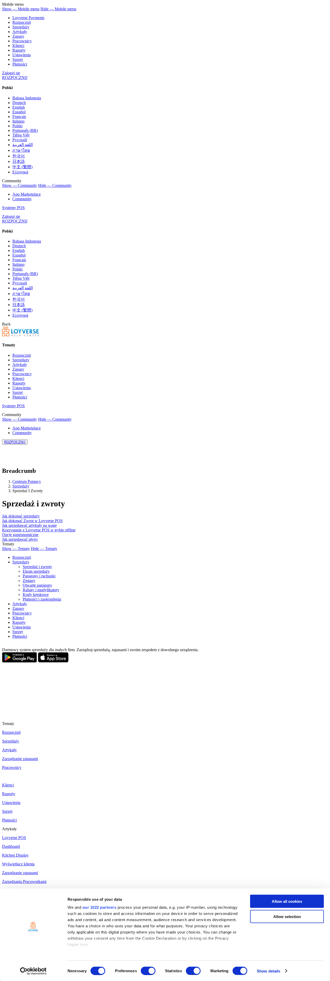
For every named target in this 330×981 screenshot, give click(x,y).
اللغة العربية (22, 144)
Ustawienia (21, 55)
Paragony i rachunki (39, 576)
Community (22, 199)
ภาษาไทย (21, 150)
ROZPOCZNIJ (14, 77)
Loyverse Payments (28, 17)
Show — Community (19, 185)
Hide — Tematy (44, 548)
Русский (19, 140)
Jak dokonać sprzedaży (21, 516)
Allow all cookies (287, 901)
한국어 (18, 156)
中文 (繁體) (22, 167)
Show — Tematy (16, 548)
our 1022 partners (99, 907)
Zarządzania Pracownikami (24, 881)
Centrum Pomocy (26, 481)
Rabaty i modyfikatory (41, 590)
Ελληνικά (20, 172)
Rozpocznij (21, 22)
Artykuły (19, 31)
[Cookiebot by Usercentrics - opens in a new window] (33, 971)
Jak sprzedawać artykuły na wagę (29, 525)
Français (19, 116)
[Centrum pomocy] (20, 335)
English (18, 107)
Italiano (18, 121)
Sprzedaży (20, 27)
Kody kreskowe (36, 594)
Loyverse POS (14, 837)
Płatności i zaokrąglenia (42, 599)
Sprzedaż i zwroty (37, 566)
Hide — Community (55, 185)
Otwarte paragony (37, 585)
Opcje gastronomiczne (20, 534)
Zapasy (18, 36)
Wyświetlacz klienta (18, 864)
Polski (17, 126)
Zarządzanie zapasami (20, 758)
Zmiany (29, 580)
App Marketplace (26, 194)
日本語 (18, 161)
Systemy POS (13, 207)
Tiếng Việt (20, 135)
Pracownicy (22, 41)
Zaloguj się (11, 73)
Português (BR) (25, 130)
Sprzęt (17, 59)
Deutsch (19, 102)
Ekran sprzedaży (36, 571)
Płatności (19, 64)
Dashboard (11, 846)
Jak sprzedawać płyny (20, 539)
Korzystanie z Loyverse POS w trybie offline (39, 530)
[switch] (148, 971)
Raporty (19, 50)
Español (19, 112)
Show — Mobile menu (20, 9)
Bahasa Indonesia (26, 98)
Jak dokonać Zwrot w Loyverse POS (32, 521)
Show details (268, 971)
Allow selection (287, 916)
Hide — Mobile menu (58, 9)
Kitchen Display (15, 855)
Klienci (18, 45)
